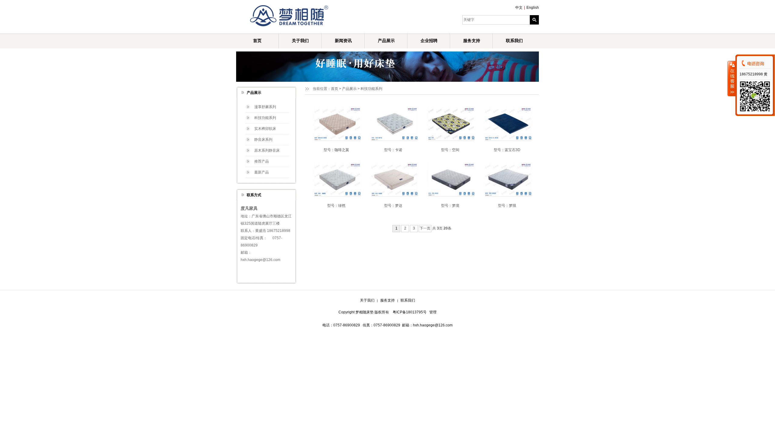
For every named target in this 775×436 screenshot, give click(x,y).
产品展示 (349, 89)
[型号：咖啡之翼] (336, 124)
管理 (433, 312)
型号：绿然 (336, 205)
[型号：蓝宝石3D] (507, 124)
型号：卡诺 (393, 150)
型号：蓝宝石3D (507, 150)
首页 (334, 89)
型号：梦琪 (507, 205)
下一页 (425, 228)
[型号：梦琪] (507, 179)
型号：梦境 (450, 205)
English (532, 7)
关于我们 (367, 300)
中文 (519, 7)
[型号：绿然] (336, 179)
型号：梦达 (393, 205)
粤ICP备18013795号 (410, 312)
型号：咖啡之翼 (336, 150)
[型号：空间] (450, 124)
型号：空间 (450, 150)
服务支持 (387, 300)
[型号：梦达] (393, 179)
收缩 (731, 78)
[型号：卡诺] (393, 124)
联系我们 (408, 300)
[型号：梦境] (450, 179)
